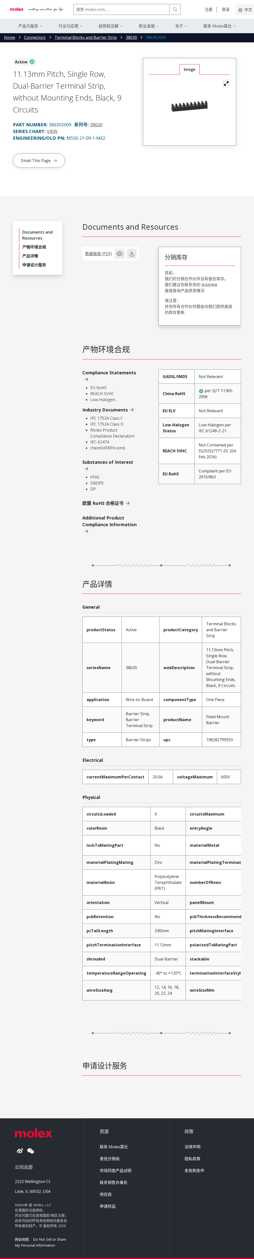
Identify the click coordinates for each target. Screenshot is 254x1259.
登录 (226, 9)
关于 (179, 26)
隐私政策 (192, 1158)
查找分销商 (110, 1158)
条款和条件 (194, 1170)
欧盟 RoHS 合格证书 (103, 503)
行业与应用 (68, 26)
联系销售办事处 (113, 1182)
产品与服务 (28, 26)
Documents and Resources (37, 235)
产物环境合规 (34, 247)
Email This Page (36, 160)
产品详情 (30, 256)
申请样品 (108, 1206)
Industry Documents (105, 410)
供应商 (106, 1194)
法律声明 (192, 1147)
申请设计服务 (34, 265)
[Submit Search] (175, 9)
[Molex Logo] (37, 9)
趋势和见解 (109, 26)
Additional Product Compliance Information (109, 521)
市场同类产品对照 (115, 1170)
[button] (226, 83)
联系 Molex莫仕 (114, 1147)
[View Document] (120, 254)
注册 (209, 9)
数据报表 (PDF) (98, 253)
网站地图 (22, 1239)
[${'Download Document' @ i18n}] (132, 254)
